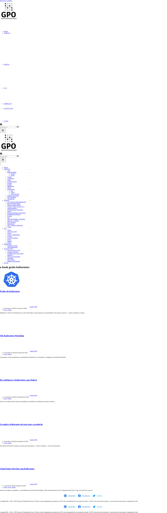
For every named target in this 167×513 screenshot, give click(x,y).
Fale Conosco (11, 260)
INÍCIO (6, 31)
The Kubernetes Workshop (12, 336)
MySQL (13, 174)
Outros (9, 188)
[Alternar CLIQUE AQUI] (30, 249)
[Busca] (1, 125)
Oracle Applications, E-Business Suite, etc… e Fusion (16, 219)
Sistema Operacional (13, 195)
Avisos (9, 230)
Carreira (9, 177)
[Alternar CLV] (30, 228)
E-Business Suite (12, 181)
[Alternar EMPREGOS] (30, 244)
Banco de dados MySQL (14, 205)
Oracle (12, 175)
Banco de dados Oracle (13, 203)
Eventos (9, 183)
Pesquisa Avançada (12, 252)
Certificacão (10, 178)
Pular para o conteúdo (6, 0)
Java (12, 191)
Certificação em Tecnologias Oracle (15, 210)
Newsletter (10, 258)
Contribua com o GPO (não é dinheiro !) (15, 254)
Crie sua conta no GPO (13, 250)
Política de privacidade (13, 261)
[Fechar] (3, 130)
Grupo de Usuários (12, 238)
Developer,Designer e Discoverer (16, 213)
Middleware (10, 186)
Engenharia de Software (14, 214)
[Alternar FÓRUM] (30, 200)
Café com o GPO (12, 231)
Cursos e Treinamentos (13, 235)
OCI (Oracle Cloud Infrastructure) (16, 202)
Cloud (9, 180)
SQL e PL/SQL (15, 194)
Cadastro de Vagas (12, 245)
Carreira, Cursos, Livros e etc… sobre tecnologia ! (16, 207)
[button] (10, 33)
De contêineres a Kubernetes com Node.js (18, 380)
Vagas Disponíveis (12, 247)
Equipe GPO (33, 307)
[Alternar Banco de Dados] (30, 172)
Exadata (9, 185)
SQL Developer (11, 197)
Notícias (9, 241)
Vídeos (9, 242)
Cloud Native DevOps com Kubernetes (17, 469)
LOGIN (6, 121)
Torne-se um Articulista (13, 256)
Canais (9, 233)
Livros (9, 239)
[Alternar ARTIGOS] (30, 169)
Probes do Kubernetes (10, 291)
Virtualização (11, 199)
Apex (8, 170)
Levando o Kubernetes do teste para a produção (21, 424)
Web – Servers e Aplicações (15, 225)
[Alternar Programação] (30, 189)
